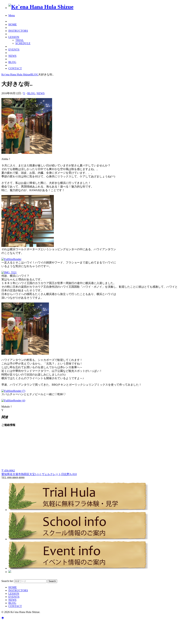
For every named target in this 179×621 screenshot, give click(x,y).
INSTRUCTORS (18, 30)
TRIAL (19, 40)
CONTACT (15, 68)
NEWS (12, 55)
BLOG (12, 62)
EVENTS (13, 49)
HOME (12, 24)
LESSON (13, 37)
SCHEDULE (22, 43)
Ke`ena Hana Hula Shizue (15, 74)
